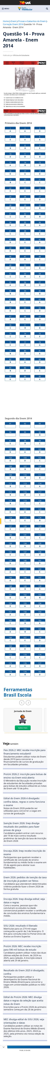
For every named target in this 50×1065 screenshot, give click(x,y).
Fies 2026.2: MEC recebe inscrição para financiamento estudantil (24, 752)
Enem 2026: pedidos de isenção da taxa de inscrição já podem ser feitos (25, 879)
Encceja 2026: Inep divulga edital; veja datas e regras (24, 900)
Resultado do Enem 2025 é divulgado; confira (24, 972)
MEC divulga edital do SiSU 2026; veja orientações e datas (24, 1021)
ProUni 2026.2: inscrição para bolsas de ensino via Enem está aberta (25, 776)
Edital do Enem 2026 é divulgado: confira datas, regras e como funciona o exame (24, 802)
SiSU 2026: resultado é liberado (20, 925)
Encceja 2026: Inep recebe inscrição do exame (25, 852)
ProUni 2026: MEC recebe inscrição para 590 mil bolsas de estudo (22, 948)
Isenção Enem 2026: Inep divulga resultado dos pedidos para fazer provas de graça (21, 827)
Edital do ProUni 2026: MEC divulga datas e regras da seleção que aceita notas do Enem (23, 1000)
